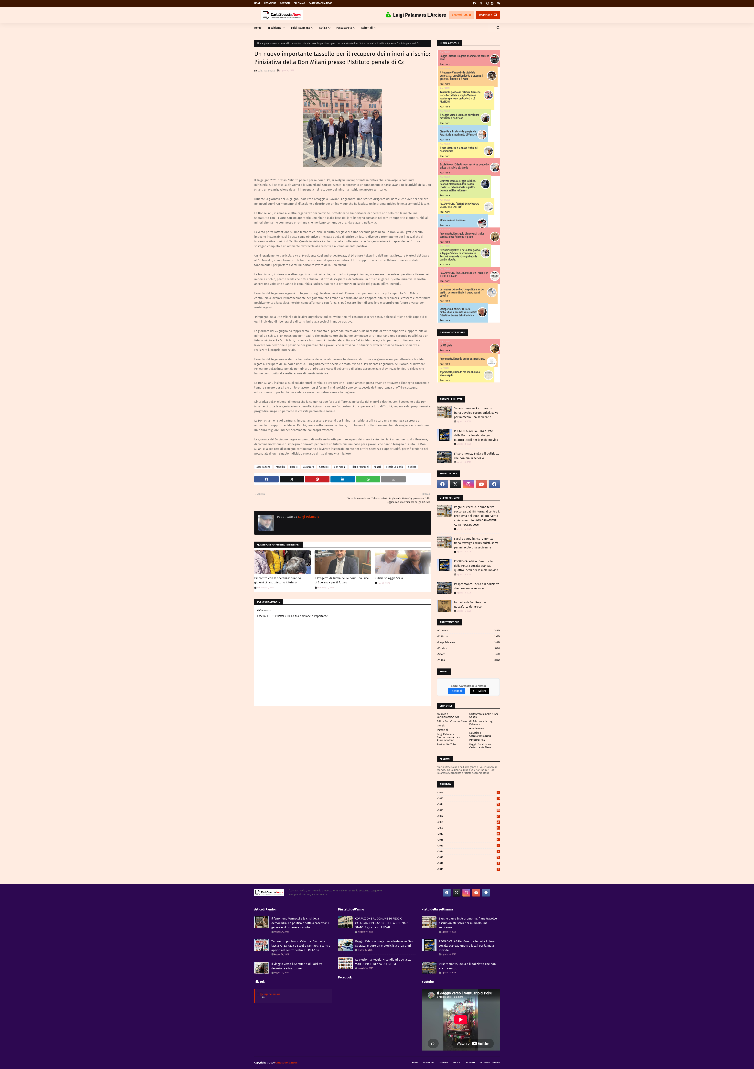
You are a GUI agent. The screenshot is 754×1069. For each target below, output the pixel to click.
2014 (468, 851)
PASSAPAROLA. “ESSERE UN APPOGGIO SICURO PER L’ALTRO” (459, 205)
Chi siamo (299, 3)
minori (377, 467)
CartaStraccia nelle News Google (483, 715)
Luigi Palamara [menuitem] (300, 27)
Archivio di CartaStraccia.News (448, 715)
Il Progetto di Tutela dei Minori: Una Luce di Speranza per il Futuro (342, 580)
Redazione (270, 3)
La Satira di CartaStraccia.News (480, 734)
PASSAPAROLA (477, 740)
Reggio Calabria (394, 467)
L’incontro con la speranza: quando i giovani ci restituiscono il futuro (278, 580)
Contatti (285, 3)
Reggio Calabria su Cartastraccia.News (480, 746)
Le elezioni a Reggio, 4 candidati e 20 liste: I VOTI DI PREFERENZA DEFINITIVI (384, 962)
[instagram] (487, 3)
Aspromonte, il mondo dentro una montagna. (462, 358)
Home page (263, 43)
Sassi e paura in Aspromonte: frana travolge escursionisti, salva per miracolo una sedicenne (476, 412)
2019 (468, 833)
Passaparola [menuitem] (344, 27)
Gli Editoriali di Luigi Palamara (481, 723)
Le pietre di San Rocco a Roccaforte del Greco (470, 605)
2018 (468, 839)
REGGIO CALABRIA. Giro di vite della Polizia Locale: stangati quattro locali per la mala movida (476, 435)
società (412, 467)
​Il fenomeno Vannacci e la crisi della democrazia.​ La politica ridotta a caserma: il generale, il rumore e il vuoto (461, 75)
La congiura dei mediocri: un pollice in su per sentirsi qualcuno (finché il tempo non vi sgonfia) (462, 292)
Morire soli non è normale (453, 220)
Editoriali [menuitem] (367, 27)
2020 (469, 827)
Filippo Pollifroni (360, 467)
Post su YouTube (446, 744)
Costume (324, 467)
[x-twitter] (481, 3)
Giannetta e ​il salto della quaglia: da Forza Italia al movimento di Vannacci (458, 133)
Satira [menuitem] (323, 27)
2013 (468, 857)
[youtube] (481, 484)
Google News (476, 728)
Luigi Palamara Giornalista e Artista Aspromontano (448, 737)
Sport (469, 654)
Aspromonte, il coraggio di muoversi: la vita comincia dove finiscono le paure (462, 235)
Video (469, 659)
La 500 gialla (446, 345)
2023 (469, 810)
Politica (469, 648)
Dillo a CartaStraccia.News (452, 721)
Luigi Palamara (266, 70)
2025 (469, 798)
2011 (468, 869)
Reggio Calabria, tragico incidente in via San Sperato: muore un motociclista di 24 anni (384, 944)
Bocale (294, 467)
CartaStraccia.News (320, 3)
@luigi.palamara (270, 994)
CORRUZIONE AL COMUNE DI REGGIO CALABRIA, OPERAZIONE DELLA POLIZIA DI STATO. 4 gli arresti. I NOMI (382, 923)
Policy (456, 1062)
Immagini (442, 729)
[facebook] (474, 3)
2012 (468, 863)
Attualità (280, 467)
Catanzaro (308, 467)
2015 (468, 845)
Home (257, 3)
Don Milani (339, 467)
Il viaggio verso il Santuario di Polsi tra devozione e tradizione (459, 116)
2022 (468, 816)
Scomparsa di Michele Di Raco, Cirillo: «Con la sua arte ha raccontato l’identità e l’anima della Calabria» (458, 312)
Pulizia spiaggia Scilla (389, 578)
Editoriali (469, 636)
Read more (445, 64)
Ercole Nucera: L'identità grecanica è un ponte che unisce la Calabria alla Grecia (464, 166)
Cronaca (469, 630)
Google (441, 725)
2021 (468, 822)
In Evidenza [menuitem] (274, 27)
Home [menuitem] (258, 27)
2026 (468, 792)
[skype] (498, 3)
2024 (468, 804)
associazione (278, 43)
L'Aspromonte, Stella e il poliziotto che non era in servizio (476, 456)
